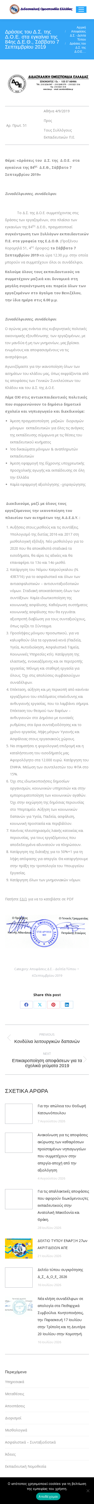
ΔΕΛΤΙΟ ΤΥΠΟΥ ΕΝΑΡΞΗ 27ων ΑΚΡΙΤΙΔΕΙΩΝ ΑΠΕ (62, 1244)
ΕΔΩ (23, 899)
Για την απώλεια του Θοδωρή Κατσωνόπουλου (62, 1109)
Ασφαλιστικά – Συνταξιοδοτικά (30, 1442)
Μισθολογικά (16, 1430)
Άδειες (10, 1454)
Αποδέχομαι (48, 1496)
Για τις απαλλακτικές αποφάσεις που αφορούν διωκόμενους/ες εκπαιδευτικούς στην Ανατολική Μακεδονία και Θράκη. (63, 1205)
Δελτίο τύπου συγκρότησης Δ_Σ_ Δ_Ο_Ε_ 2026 (60, 1273)
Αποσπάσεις (15, 1405)
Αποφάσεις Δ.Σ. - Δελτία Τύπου (53, 969)
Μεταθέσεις (14, 1393)
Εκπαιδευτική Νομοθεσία (25, 1466)
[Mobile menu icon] (81, 9)
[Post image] (19, 1114)
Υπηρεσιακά (14, 1381)
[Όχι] (87, 1490)
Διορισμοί (13, 1418)
